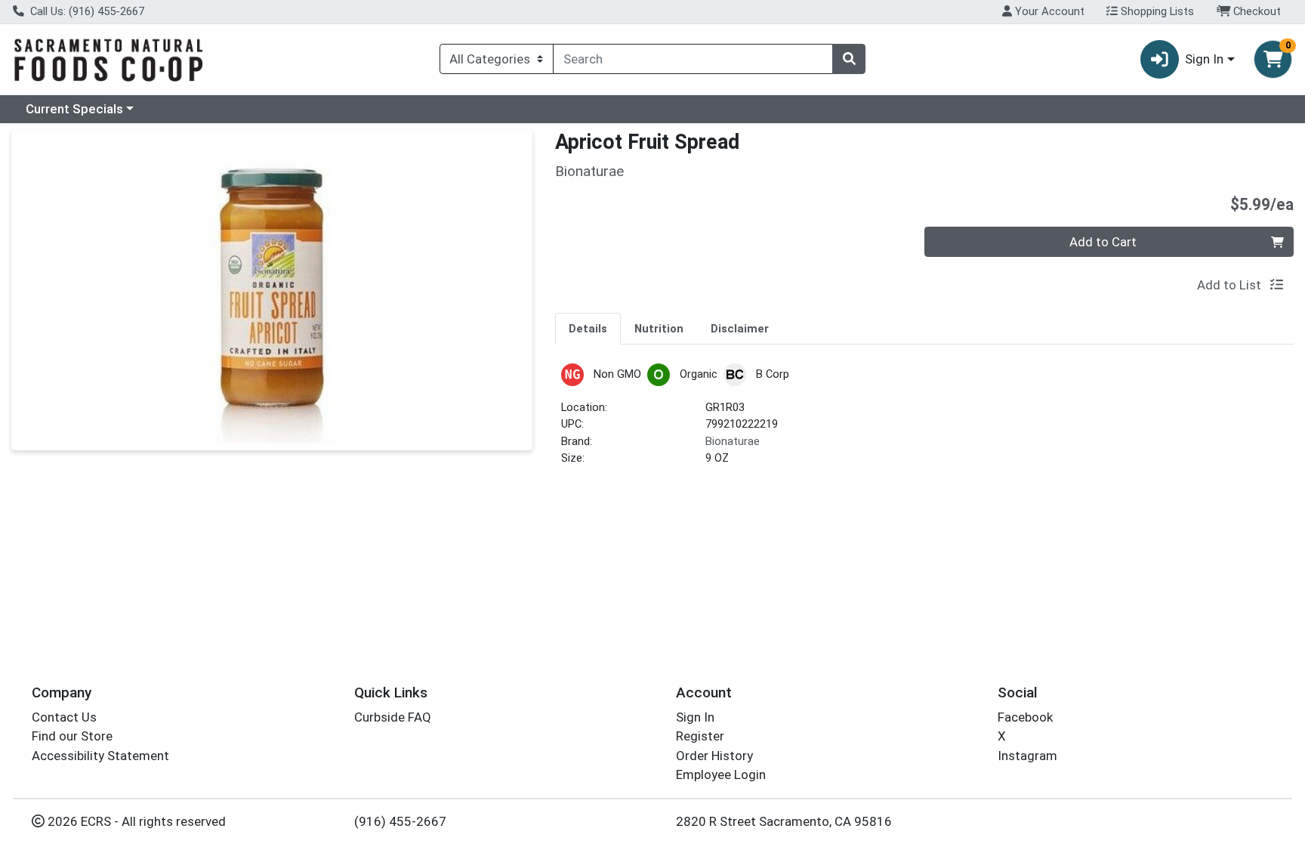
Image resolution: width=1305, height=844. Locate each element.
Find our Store (72, 736)
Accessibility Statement (100, 755)
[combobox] (693, 59)
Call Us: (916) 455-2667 (85, 11)
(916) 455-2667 (400, 821)
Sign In (695, 717)
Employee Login (721, 774)
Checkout (1255, 11)
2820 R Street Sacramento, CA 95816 (784, 821)
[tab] (588, 328)
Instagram (1027, 755)
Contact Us (64, 717)
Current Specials (74, 108)
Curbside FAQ (392, 717)
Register (700, 736)
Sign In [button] (1204, 58)
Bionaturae (732, 441)
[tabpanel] (924, 421)
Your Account (1048, 11)
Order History (714, 755)
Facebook (1025, 717)
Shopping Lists (1156, 11)
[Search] (848, 59)
